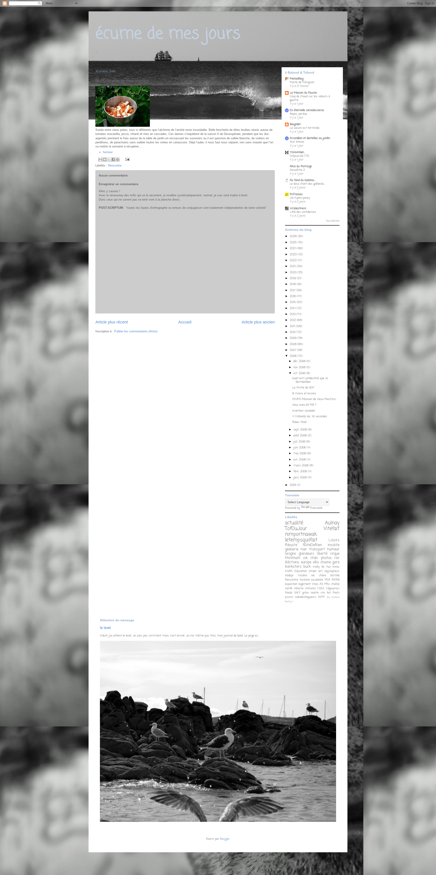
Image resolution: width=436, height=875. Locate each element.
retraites (310, 589)
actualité (294, 523)
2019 (293, 278)
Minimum (292, 558)
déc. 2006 (300, 361)
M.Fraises (296, 194)
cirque (334, 554)
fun (328, 567)
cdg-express (331, 571)
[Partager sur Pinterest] (117, 159)
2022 (294, 260)
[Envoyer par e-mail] (100, 159)
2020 (293, 272)
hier (304, 549)
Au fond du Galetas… (303, 180)
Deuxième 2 (297, 170)
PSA (327, 580)
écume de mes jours (167, 34)
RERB (335, 580)
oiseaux (335, 597)
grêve (305, 593)
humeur (108, 152)
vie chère (318, 575)
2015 (293, 302)
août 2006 (300, 435)
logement (305, 584)
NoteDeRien (312, 545)
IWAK (289, 571)
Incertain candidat (303, 411)
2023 (293, 254)
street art (315, 571)
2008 (293, 344)
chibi (314, 558)
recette (315, 593)
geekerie (291, 549)
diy (328, 597)
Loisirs (334, 540)
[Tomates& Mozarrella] (122, 125)
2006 (293, 356)
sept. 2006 (300, 430)
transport (317, 549)
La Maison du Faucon (303, 93)
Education (301, 571)
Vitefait (331, 528)
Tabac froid (299, 422)
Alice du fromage (301, 166)
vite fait (325, 593)
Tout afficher (332, 221)
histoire (305, 580)
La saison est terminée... (305, 128)
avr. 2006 (300, 459)
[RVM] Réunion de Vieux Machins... (314, 399)
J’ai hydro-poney (300, 198)
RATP (321, 597)
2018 (293, 284)
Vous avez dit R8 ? (304, 405)
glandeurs (306, 554)
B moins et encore (304, 393)
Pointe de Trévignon (302, 82)
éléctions (292, 562)
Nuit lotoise (297, 142)
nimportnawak (301, 534)
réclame (298, 589)
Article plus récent (111, 322)
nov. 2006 (300, 367)
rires (315, 584)
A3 (321, 584)
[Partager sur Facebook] (113, 159)
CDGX (320, 589)
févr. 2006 (300, 471)
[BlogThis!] (104, 159)
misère (302, 575)
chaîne (335, 584)
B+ (323, 567)
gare (335, 562)
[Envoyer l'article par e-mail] (126, 159)
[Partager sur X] (109, 159)
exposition (291, 584)
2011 (293, 326)
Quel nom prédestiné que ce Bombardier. (310, 380)
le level (105, 628)
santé (288, 588)
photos (326, 558)
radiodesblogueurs (305, 597)
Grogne (290, 554)
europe (306, 562)
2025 (294, 242)
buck (307, 566)
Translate (316, 508)
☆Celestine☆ (298, 208)
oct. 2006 (299, 373)
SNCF (297, 593)
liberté (322, 554)
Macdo (288, 593)
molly (316, 567)
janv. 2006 (300, 477)
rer (336, 558)
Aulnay (332, 523)
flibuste (291, 545)
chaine (325, 562)
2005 (293, 485)
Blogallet (295, 124)
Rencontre (114, 165)
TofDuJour (296, 528)
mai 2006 (300, 453)
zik (305, 558)
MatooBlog (296, 79)
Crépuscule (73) (299, 156)
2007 (293, 350)
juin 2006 (300, 447)
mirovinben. (297, 152)
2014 (293, 308)
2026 (294, 236)
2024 (293, 248)
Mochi (336, 593)
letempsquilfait (301, 540)
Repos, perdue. (298, 114)
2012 (293, 320)
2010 (293, 332)
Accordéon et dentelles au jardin (310, 138)
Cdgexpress (332, 589)
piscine (289, 597)
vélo (316, 562)
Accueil (184, 322)
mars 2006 (301, 465)
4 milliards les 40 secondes (309, 416)
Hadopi (289, 575)
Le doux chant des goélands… (307, 184)
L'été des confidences (303, 212)
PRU (327, 584)
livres (335, 567)
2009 (293, 338)
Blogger (225, 839)
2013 (293, 314)
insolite (333, 545)
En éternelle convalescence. (307, 110)
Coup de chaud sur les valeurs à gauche (310, 98)
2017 (293, 290)
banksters (293, 566)
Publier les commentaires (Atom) (135, 331)
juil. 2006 (299, 442)
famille (334, 575)
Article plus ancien (258, 322)
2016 (293, 296)
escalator (317, 580)
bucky (288, 601)
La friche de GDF (303, 387)
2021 (293, 266)
